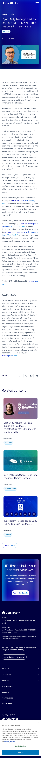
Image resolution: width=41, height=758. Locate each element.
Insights (4, 14)
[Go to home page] (11, 612)
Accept (20, 752)
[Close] (38, 722)
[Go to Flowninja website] (10, 719)
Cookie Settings (20, 746)
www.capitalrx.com (9, 355)
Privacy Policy (9, 741)
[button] (37, 3)
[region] (20, 738)
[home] (10, 3)
